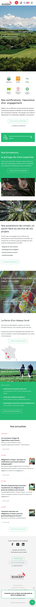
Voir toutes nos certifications (18, 121)
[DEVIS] (16, 3)
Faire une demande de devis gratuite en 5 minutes (20, 137)
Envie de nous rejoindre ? (18, 562)
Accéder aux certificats (18, 125)
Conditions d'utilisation (18, 587)
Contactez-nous (18, 558)
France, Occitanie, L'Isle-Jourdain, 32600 (19, 404)
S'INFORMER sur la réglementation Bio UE (16, 295)
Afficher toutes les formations (18, 170)
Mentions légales (18, 585)
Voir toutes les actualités (18, 529)
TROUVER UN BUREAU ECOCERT (18, 341)
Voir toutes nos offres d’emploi (11, 411)
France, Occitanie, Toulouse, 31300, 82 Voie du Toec (16, 398)
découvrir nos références (10, 262)
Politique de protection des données (18, 589)
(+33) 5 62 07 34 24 (18, 565)
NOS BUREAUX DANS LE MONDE (19, 552)
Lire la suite (6, 449)
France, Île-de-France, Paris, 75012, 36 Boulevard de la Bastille (17, 391)
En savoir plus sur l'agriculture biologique (15, 301)
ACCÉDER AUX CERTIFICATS (19, 550)
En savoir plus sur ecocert (10, 36)
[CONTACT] (21, 3)
